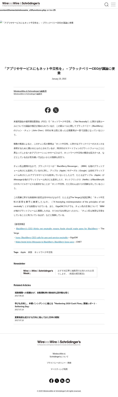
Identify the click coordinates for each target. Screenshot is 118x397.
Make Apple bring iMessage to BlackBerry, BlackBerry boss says (45, 242)
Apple (23, 252)
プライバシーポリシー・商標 (59, 363)
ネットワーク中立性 (43, 252)
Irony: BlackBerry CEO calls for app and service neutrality (42, 237)
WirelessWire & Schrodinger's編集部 (30, 91)
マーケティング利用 (59, 369)
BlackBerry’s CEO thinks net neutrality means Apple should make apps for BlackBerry (57, 228)
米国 (30, 252)
